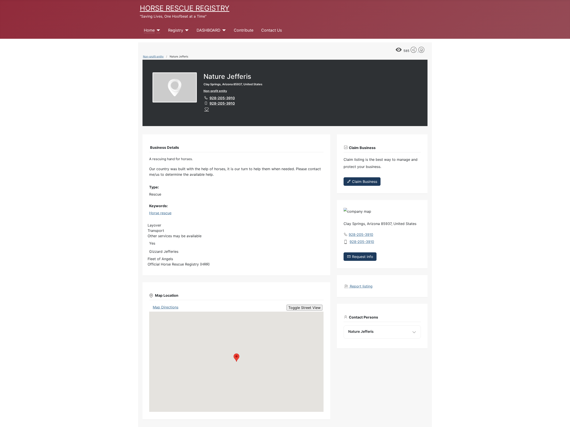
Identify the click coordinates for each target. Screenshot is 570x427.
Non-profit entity (153, 56)
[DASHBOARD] (223, 30)
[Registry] (186, 30)
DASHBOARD (208, 30)
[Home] (157, 30)
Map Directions (165, 307)
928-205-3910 (222, 98)
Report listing (361, 286)
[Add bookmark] (207, 109)
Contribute (243, 30)
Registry (175, 30)
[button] (236, 357)
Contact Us (271, 30)
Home (149, 30)
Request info (362, 256)
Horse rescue (160, 213)
